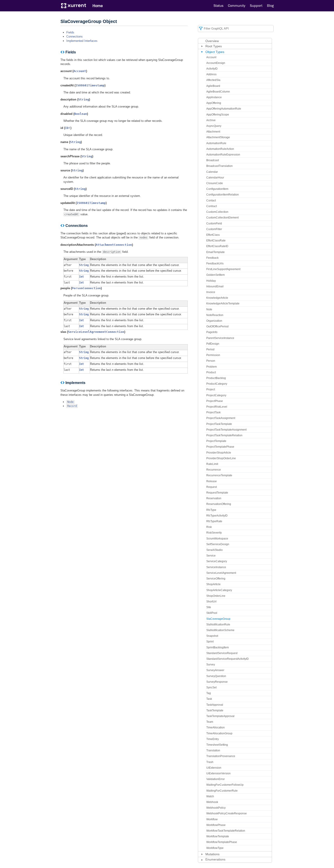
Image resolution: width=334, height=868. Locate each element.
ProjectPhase (214, 401)
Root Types (213, 46)
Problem (211, 366)
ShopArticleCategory (219, 590)
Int (81, 276)
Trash (209, 762)
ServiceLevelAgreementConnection (96, 332)
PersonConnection (86, 288)
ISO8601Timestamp (90, 85)
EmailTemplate (215, 252)
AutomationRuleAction (220, 149)
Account (79, 71)
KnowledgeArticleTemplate (222, 303)
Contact (211, 200)
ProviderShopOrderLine (221, 458)
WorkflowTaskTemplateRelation (225, 830)
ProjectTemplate (216, 441)
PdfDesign (212, 343)
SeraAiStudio (214, 550)
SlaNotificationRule (218, 624)
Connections (74, 36)
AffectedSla (213, 80)
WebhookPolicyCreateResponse (226, 813)
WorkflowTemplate (217, 836)
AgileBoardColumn (218, 91)
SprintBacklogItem (217, 647)
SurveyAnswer (215, 670)
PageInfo (211, 332)
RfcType (211, 510)
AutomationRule (216, 143)
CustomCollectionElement (222, 217)
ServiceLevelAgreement (221, 572)
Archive (211, 120)
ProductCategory (216, 383)
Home (97, 5)
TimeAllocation (215, 727)
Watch (210, 796)
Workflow (212, 819)
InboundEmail (215, 286)
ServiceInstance (216, 567)
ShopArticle (213, 584)
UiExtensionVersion (218, 773)
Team (209, 721)
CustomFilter (214, 229)
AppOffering (213, 103)
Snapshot (212, 635)
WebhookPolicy (216, 807)
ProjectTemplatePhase (220, 446)
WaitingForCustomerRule (222, 790)
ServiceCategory (216, 561)
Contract (211, 206)
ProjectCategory (216, 395)
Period (210, 349)
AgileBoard (213, 86)
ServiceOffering (215, 578)
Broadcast (212, 160)
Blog (270, 6)
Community (236, 6)
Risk (209, 527)
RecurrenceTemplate (219, 475)
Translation (213, 750)
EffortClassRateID (217, 246)
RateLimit (212, 464)
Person (210, 360)
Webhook (212, 802)
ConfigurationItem (217, 189)
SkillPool (211, 613)
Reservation (213, 498)
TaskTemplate (214, 710)
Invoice (210, 292)
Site (208, 607)
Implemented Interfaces (81, 41)
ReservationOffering (218, 504)
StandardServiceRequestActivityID (227, 658)
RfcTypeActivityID (217, 515)
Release (211, 481)
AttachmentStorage (218, 137)
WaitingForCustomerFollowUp (225, 784)
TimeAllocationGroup (219, 733)
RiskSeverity (214, 532)
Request (211, 487)
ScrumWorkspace (217, 538)
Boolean (80, 113)
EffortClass (213, 234)
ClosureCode (214, 183)
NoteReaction (214, 315)
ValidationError (215, 779)
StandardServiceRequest (221, 653)
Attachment (213, 131)
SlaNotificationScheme (220, 630)
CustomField (214, 223)
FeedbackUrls (215, 263)
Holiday (211, 280)
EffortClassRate (216, 240)
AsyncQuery (213, 126)
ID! (67, 128)
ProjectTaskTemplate (219, 424)
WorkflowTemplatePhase (221, 842)
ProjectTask (213, 412)
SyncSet (211, 687)
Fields (70, 32)
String (83, 99)
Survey (210, 664)
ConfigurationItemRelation (222, 194)
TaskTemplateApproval (220, 716)
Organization (214, 320)
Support (256, 6)
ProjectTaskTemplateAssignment (226, 429)
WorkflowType (215, 848)
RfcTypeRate (214, 521)
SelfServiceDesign (217, 544)
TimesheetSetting (217, 744)
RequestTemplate (217, 492)
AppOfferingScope (217, 114)
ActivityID (212, 68)
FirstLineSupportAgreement (223, 269)
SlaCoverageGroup (218, 618)
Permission (213, 355)
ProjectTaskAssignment (220, 418)
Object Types (214, 52)
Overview (212, 41)
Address (211, 74)
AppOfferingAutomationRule (223, 108)
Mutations (212, 854)
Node (70, 402)
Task (209, 698)
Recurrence (213, 469)
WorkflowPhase (216, 825)
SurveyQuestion (216, 676)
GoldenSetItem (215, 274)
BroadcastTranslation (219, 166)
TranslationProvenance (220, 756)
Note (209, 309)
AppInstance (214, 97)
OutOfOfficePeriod (217, 326)
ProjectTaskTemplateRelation (224, 435)
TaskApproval (214, 704)
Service (211, 555)
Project (210, 389)
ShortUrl (211, 601)
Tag (208, 693)
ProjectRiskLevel (216, 406)
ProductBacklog (216, 378)
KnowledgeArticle (217, 297)
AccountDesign (215, 63)
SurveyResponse (217, 681)
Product (211, 372)
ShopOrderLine (215, 595)
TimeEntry (212, 739)
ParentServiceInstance (220, 338)
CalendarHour (215, 177)
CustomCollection (217, 211)
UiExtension (213, 767)
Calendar (212, 171)
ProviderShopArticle (218, 452)
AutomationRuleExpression (223, 154)
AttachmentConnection (114, 244)
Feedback (212, 257)
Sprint (210, 641)
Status (218, 6)
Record (72, 406)
